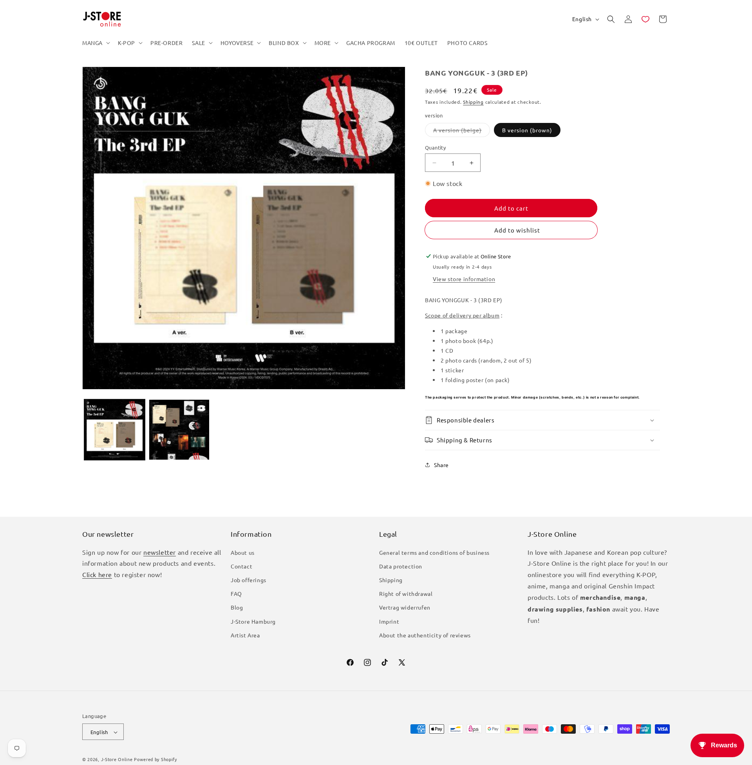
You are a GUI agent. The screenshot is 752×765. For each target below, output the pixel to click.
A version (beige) (461, 131)
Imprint (389, 621)
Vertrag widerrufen (404, 607)
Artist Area (245, 635)
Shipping (473, 102)
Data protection (400, 566)
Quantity (435, 147)
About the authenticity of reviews (425, 635)
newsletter (159, 552)
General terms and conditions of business (434, 552)
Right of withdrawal (405, 593)
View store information (464, 278)
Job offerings (248, 579)
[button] (95, 42)
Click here (97, 574)
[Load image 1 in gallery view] (114, 429)
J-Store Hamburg (253, 621)
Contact (241, 566)
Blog (237, 607)
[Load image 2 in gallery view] (179, 429)
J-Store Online (117, 759)
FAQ (236, 593)
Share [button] (441, 464)
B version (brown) (527, 130)
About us (243, 552)
